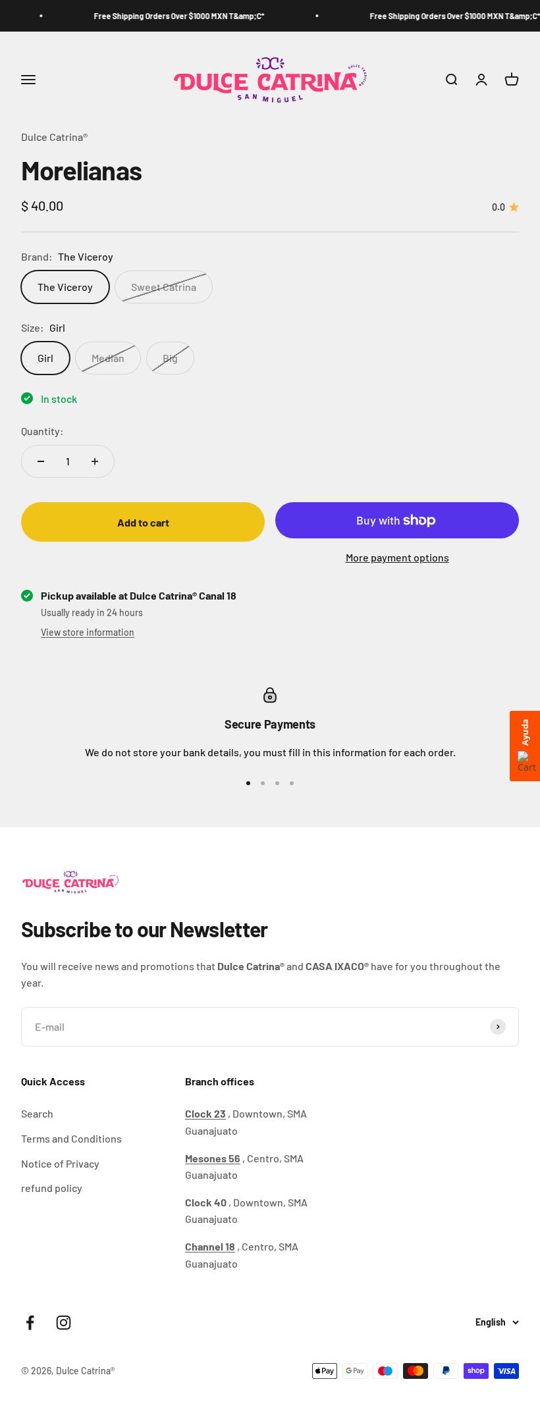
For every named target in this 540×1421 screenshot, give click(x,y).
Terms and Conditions (71, 1138)
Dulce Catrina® (54, 136)
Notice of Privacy (60, 1163)
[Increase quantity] (95, 461)
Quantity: (42, 431)
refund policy (51, 1187)
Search (37, 1113)
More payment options (397, 557)
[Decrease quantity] (41, 461)
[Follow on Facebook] (30, 1322)
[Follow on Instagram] (63, 1322)
